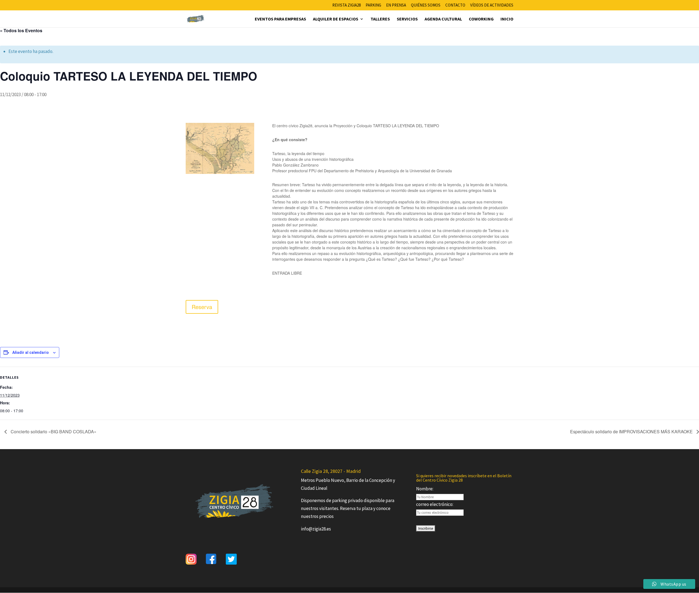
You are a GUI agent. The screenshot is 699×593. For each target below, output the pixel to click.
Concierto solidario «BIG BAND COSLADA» (53, 431)
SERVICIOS (407, 19)
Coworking (481, 19)
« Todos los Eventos (21, 30)
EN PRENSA (396, 5)
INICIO (506, 19)
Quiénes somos (425, 5)
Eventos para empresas (280, 19)
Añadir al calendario (30, 352)
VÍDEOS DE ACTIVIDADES (491, 5)
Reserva (202, 307)
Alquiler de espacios (335, 19)
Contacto (455, 5)
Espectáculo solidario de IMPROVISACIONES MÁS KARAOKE (632, 431)
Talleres (380, 19)
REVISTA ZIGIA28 (346, 5)
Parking (373, 5)
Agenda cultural (443, 19)
